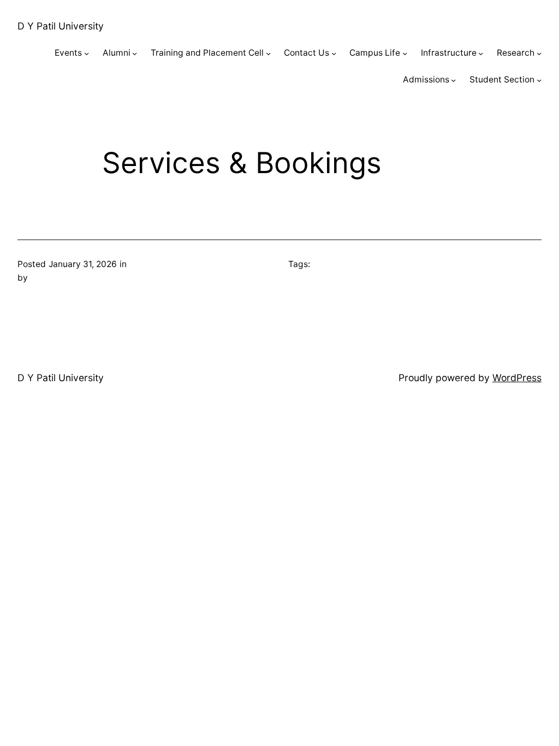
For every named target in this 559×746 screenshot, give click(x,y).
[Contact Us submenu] (333, 53)
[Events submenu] (86, 53)
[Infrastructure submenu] (480, 53)
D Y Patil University (60, 26)
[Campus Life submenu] (404, 53)
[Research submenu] (539, 53)
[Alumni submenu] (134, 53)
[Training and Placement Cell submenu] (268, 53)
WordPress (517, 377)
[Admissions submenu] (453, 80)
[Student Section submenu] (539, 80)
